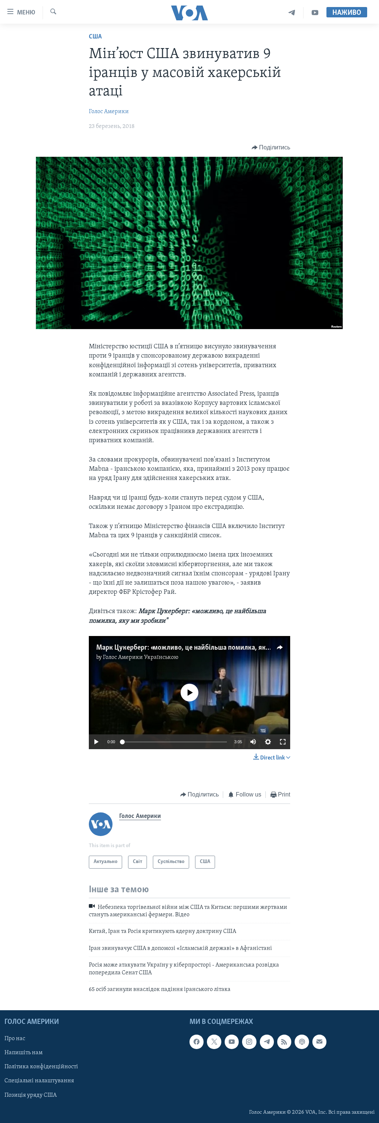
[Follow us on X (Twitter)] (214, 1042)
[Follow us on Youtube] (232, 1042)
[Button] (271, 147)
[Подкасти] (302, 1042)
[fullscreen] (282, 741)
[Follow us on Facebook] (197, 1042)
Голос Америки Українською (140, 657)
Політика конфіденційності (41, 1067)
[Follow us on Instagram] (249, 1042)
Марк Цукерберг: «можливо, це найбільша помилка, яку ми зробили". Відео (212, 648)
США (95, 37)
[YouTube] (314, 12)
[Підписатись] (319, 1042)
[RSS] (284, 1042)
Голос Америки (109, 112)
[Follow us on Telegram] (267, 1042)
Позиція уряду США (30, 1095)
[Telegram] (291, 12)
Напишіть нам (23, 1053)
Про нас (14, 1039)
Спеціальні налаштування (39, 1081)
